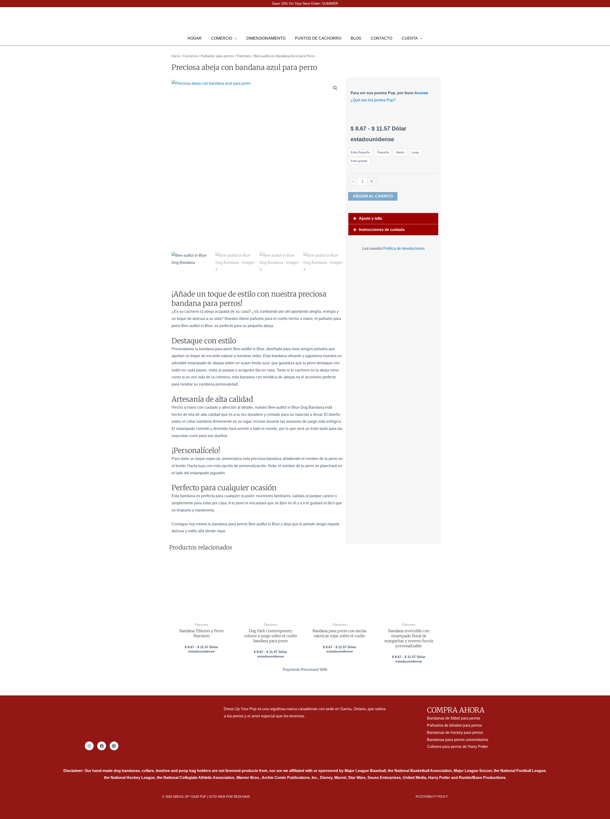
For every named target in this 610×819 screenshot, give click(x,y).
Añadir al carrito (373, 196)
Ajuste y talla (370, 218)
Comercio (190, 56)
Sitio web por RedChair (229, 796)
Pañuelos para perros (217, 56)
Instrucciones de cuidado (382, 230)
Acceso (421, 93)
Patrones (244, 56)
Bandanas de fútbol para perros (453, 718)
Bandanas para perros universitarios (457, 740)
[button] (10, 22)
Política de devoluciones (404, 248)
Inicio (176, 56)
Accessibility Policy (432, 796)
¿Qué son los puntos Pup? (373, 100)
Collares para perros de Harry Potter (457, 747)
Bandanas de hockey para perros (455, 732)
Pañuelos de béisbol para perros (454, 725)
